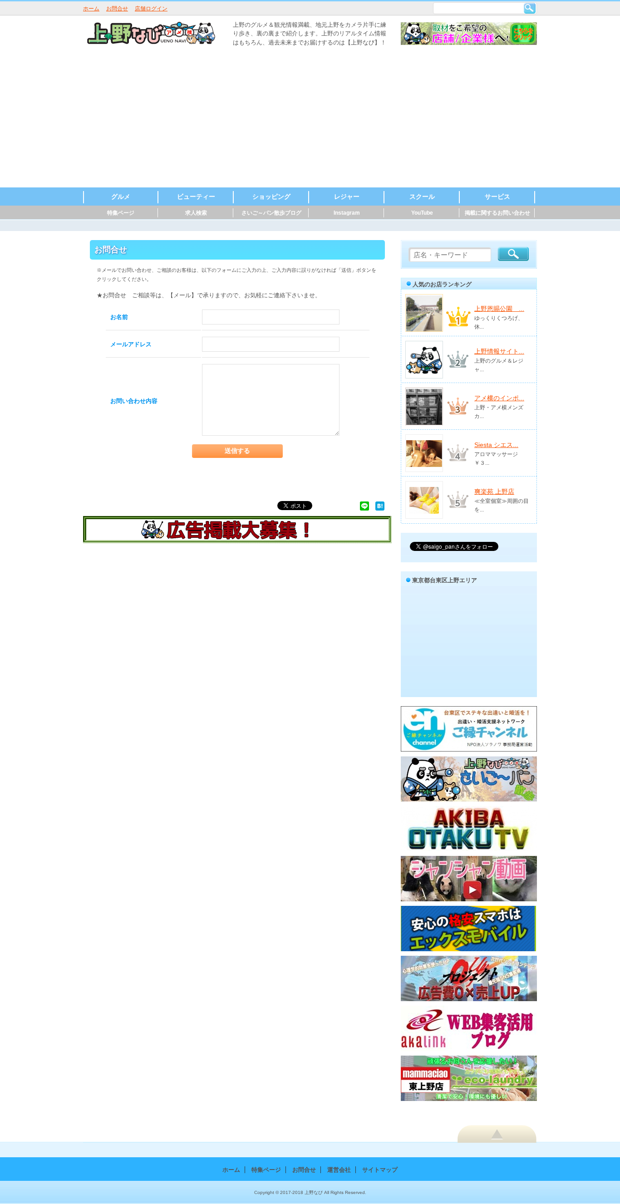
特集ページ (120, 213)
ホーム (91, 8)
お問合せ (117, 8)
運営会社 (339, 1169)
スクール (422, 196)
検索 (530, 8)
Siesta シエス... (496, 444)
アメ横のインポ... (499, 398)
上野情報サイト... (499, 351)
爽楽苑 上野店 (494, 491)
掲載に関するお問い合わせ (497, 213)
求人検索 (196, 213)
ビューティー (196, 196)
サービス (497, 196)
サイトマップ (380, 1169)
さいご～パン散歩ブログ (271, 213)
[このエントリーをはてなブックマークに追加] (379, 505)
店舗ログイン (151, 8)
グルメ (120, 196)
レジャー (346, 196)
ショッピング (271, 196)
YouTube (422, 213)
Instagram (347, 213)
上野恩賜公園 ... (499, 308)
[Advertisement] (310, 119)
